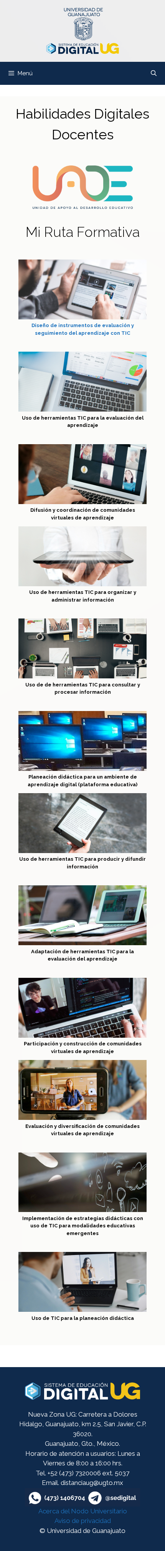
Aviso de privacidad (82, 1521)
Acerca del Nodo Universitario (82, 1511)
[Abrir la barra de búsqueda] (153, 73)
